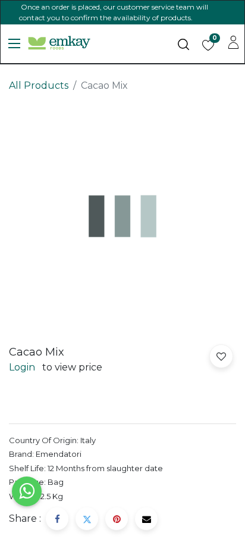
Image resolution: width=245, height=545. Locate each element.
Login (22, 367)
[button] (221, 356)
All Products (38, 85)
